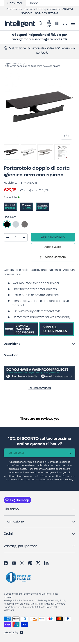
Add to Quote (53, 247)
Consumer (14, 3)
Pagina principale (13, 64)
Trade (34, 3)
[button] (65, 23)
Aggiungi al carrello (53, 237)
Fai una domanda (39, 388)
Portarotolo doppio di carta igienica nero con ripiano (32, 66)
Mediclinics (10, 182)
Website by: (13, 632)
